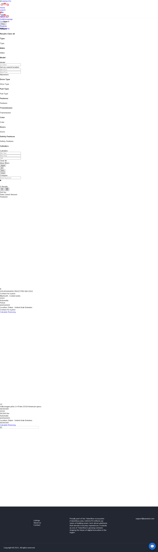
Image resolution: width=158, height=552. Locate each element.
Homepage (8, 19)
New (2, 170)
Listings (37, 520)
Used (3, 173)
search (3, 10)
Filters (3, 24)
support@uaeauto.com (145, 518)
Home (2, 7)
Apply (3, 165)
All (2, 168)
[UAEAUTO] (5, 1)
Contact (37, 525)
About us (37, 523)
